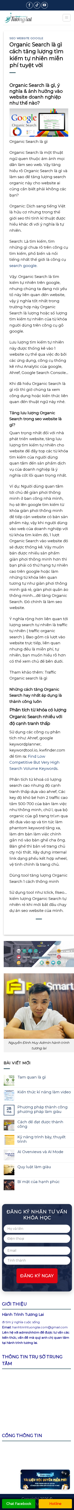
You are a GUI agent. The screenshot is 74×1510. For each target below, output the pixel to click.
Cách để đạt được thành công (40, 1124)
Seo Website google (26, 38)
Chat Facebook (18, 1504)
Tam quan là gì (31, 1077)
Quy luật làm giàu (34, 1167)
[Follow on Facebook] (29, 5)
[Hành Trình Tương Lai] (23, 18)
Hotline (55, 1504)
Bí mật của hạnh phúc (38, 1182)
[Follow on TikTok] (37, 5)
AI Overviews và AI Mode (40, 1152)
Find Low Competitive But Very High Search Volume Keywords (34, 762)
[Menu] (67, 18)
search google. (23, 265)
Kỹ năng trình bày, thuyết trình (41, 1139)
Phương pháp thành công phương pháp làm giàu (42, 1109)
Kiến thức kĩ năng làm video (44, 1092)
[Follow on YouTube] (44, 5)
